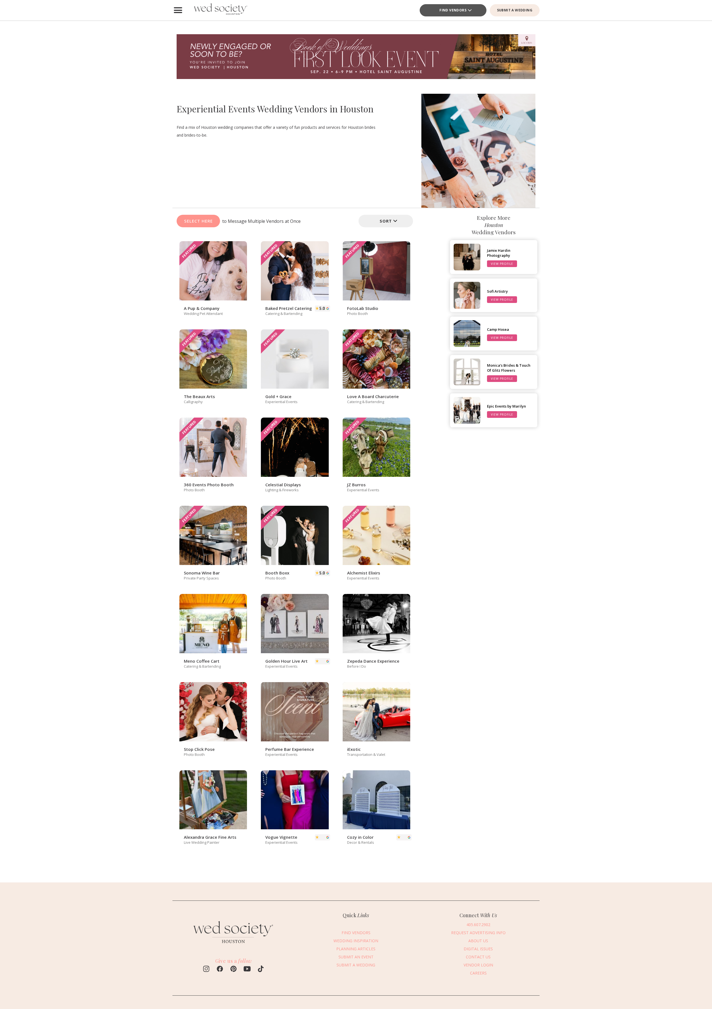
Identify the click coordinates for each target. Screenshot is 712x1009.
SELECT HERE (198, 221)
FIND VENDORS (356, 932)
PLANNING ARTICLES (355, 948)
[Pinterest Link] (233, 969)
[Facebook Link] (220, 969)
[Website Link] (233, 946)
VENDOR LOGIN (478, 964)
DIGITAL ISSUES (478, 948)
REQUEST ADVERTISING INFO (478, 932)
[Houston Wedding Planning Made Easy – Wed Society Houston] (220, 10)
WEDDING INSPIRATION (355, 940)
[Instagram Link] (206, 969)
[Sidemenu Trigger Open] (178, 10)
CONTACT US (478, 956)
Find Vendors (452, 10)
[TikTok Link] (261, 969)
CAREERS (478, 972)
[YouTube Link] (247, 969)
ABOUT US (478, 940)
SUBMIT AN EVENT (356, 956)
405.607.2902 (478, 924)
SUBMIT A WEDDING (514, 10)
